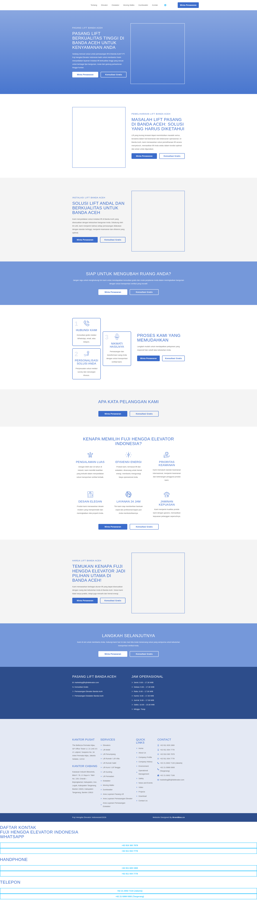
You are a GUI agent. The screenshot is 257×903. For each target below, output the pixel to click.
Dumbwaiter (143, 5)
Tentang (94, 5)
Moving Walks (128, 5)
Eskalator (115, 5)
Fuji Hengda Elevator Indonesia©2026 (89, 817)
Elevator (104, 5)
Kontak (155, 5)
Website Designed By (169, 817)
